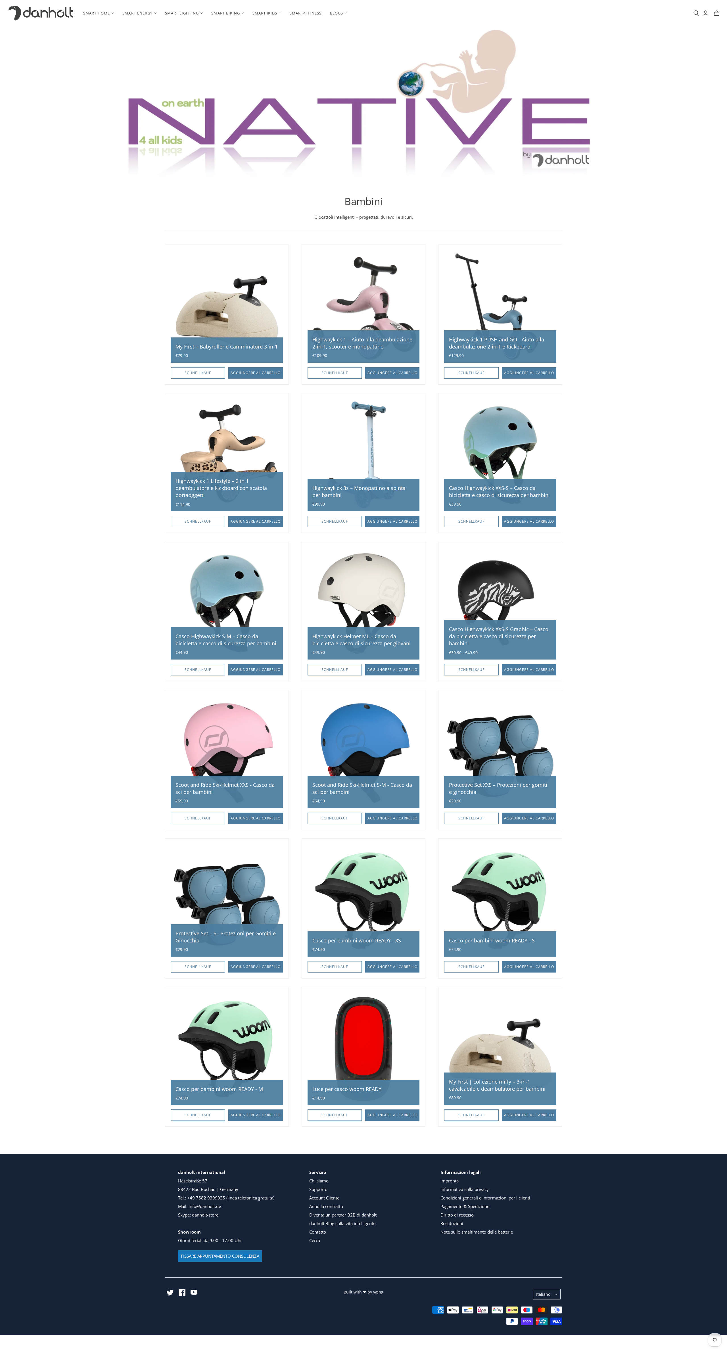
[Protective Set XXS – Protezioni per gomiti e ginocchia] (500, 752)
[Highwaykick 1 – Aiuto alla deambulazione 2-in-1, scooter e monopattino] (364, 307)
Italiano (543, 1294)
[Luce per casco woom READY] (364, 1049)
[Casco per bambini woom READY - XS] (364, 900)
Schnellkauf (198, 372)
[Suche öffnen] (696, 13)
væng (378, 1292)
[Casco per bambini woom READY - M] (227, 1049)
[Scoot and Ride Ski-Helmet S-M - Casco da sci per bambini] (364, 752)
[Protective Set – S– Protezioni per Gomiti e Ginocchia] (227, 900)
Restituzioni (451, 1223)
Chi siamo (319, 1181)
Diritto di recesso (457, 1215)
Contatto (317, 1232)
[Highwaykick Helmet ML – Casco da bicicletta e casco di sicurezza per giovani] (364, 604)
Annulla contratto (326, 1206)
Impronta (449, 1181)
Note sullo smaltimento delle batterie (476, 1232)
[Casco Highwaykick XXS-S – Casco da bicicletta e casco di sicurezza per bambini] (500, 455)
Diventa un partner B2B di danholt (343, 1215)
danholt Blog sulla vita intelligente (342, 1223)
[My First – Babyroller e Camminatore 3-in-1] (227, 307)
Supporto (318, 1189)
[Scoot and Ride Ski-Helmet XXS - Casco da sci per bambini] (227, 752)
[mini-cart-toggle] (716, 13)
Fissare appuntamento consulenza (220, 1256)
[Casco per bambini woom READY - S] (500, 900)
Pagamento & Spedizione (464, 1206)
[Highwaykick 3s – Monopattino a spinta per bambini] (364, 455)
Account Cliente (324, 1198)
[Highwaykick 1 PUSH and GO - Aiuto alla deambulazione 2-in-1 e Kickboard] (500, 307)
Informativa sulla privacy (464, 1189)
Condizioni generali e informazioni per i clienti (485, 1198)
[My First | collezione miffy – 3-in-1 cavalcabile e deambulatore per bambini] (500, 1049)
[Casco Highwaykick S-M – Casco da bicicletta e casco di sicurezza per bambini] (227, 604)
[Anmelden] (706, 13)
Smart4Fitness (305, 13)
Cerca (314, 1240)
